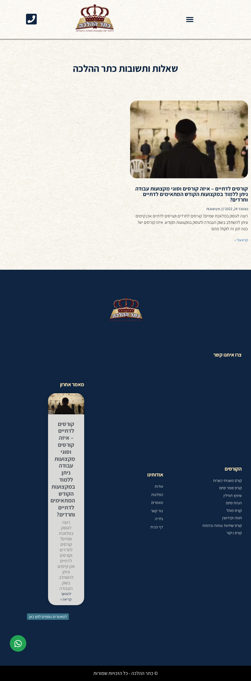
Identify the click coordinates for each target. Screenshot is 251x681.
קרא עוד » (241, 240)
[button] (190, 19)
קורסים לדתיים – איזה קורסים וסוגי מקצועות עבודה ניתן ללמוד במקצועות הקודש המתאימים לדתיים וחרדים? (191, 194)
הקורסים (233, 468)
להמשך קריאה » (66, 596)
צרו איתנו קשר (227, 354)
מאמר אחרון (72, 384)
